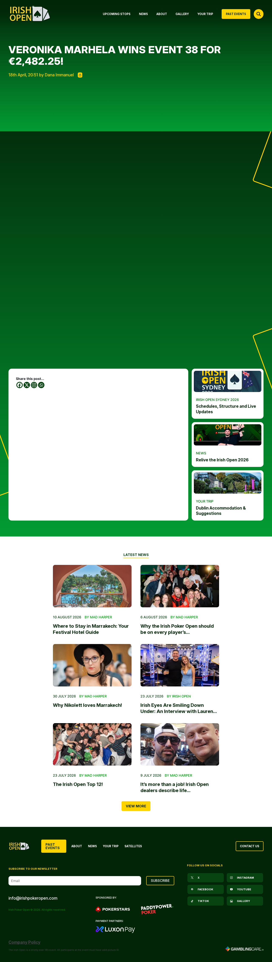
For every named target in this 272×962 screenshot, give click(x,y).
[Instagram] (34, 385)
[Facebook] (19, 385)
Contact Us (249, 846)
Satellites (133, 846)
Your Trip (111, 846)
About (76, 846)
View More (136, 806)
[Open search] (259, 14)
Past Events (52, 846)
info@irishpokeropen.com (32, 898)
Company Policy (24, 942)
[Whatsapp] (41, 385)
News (92, 846)
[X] (27, 385)
